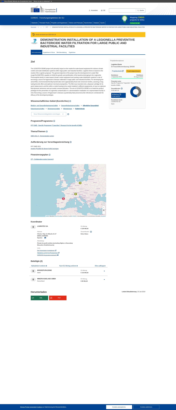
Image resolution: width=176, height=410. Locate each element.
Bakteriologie (80, 109)
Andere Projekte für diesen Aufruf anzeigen (45, 148)
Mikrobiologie (67, 109)
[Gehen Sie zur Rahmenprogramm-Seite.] (34, 41)
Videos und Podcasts (76, 23)
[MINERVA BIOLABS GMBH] (80, 182)
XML (40, 298)
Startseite (35, 23)
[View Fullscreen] (103, 203)
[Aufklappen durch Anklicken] (104, 271)
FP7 (47, 27)
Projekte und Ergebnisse (59, 23)
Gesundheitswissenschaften (70, 105)
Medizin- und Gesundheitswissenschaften (44, 105)
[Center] (103, 210)
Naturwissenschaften (37, 109)
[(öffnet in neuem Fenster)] (45, 9)
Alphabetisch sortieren (38, 266)
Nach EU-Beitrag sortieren (68, 266)
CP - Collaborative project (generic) (42, 159)
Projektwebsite (118, 71)
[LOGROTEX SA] (63, 198)
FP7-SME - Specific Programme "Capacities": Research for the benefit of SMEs (56, 125)
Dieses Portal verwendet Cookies (31, 407)
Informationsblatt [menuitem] (36, 52)
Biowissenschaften (54, 109)
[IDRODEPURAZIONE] (75, 193)
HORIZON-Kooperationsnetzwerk (54, 255)
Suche (102, 23)
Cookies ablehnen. (146, 407)
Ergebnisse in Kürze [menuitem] (49, 52)
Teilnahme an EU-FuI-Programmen (55, 253)
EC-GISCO (73, 216)
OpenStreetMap (58, 216)
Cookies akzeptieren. (119, 407)
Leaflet (47, 216)
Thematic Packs (44, 23)
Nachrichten (88, 23)
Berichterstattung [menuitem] (62, 52)
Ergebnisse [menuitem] (72, 52)
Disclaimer (103, 216)
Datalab (96, 23)
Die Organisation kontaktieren (53, 250)
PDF (59, 298)
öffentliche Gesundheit (91, 105)
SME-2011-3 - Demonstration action (42, 136)
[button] (103, 10)
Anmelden (94, 10)
